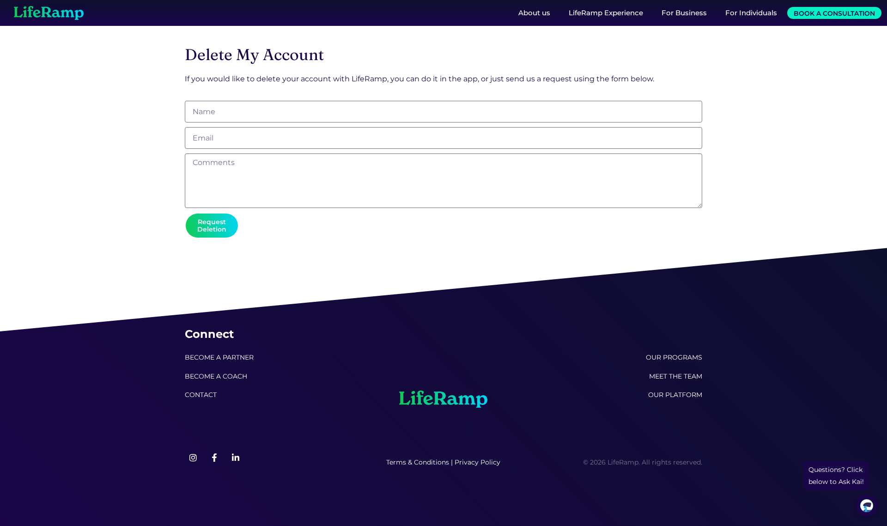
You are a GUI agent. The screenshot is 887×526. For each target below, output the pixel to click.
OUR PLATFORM (675, 395)
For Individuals (751, 12)
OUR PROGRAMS (674, 357)
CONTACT (201, 395)
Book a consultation (834, 13)
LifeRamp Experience (606, 12)
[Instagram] (193, 457)
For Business (684, 12)
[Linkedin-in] (235, 457)
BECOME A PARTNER (219, 357)
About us (534, 12)
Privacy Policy (477, 462)
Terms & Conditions (417, 462)
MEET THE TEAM (675, 376)
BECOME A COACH (216, 376)
